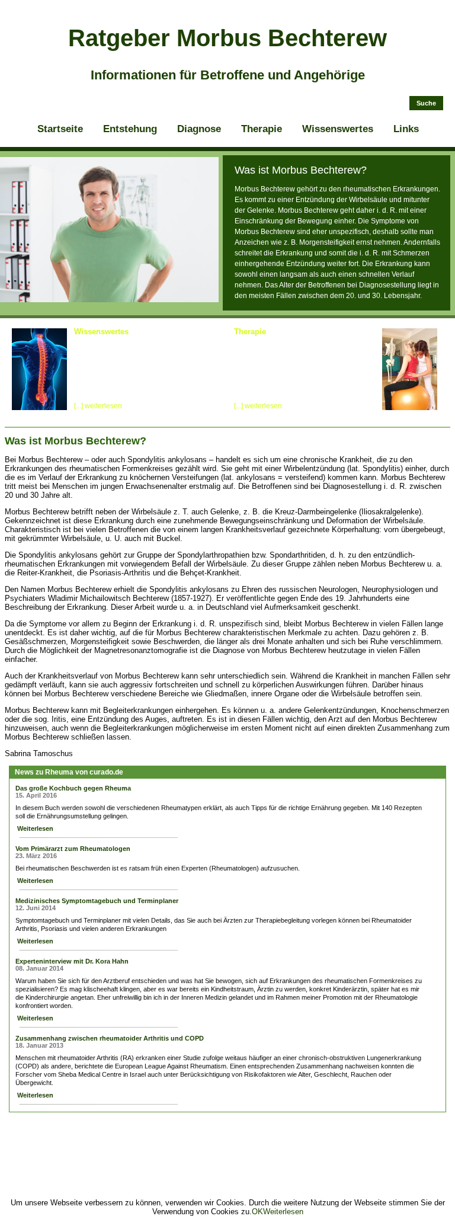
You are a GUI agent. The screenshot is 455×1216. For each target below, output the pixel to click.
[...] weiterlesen (98, 406)
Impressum (274, 1124)
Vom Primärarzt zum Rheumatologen (72, 848)
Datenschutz (320, 1124)
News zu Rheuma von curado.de (69, 772)
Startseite (60, 129)
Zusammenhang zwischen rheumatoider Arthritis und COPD (109, 1038)
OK (257, 1211)
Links (406, 129)
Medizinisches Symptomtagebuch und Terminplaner (96, 900)
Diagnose (199, 129)
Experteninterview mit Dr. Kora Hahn (72, 961)
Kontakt (360, 1124)
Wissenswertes (337, 129)
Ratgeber (227, 38)
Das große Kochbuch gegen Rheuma (73, 788)
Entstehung (130, 129)
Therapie (261, 129)
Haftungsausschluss (411, 1124)
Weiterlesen (34, 828)
